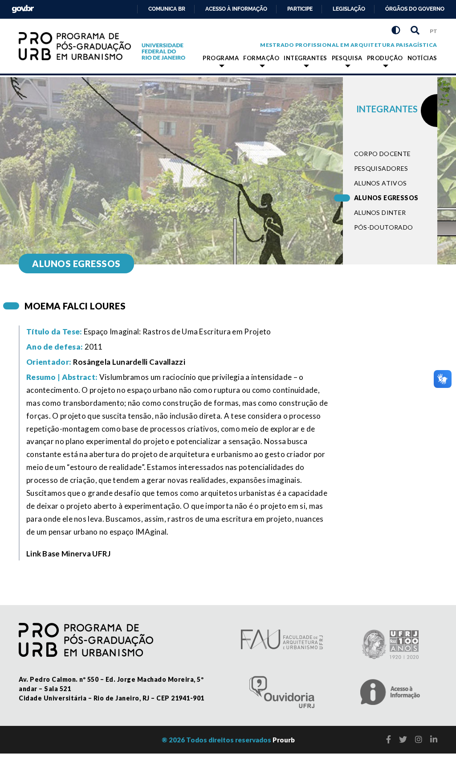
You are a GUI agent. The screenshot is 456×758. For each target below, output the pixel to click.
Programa (221, 58)
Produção (385, 58)
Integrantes (305, 58)
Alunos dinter (380, 212)
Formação (261, 58)
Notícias (422, 58)
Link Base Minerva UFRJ (68, 553)
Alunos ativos (380, 183)
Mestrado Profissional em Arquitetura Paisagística (348, 44)
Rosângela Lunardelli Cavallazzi (129, 362)
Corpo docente (382, 153)
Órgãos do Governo (414, 9)
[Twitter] (403, 739)
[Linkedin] (433, 739)
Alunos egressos (386, 198)
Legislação (349, 9)
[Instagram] (418, 739)
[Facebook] (388, 739)
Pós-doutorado (383, 227)
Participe (300, 9)
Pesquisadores (381, 168)
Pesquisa (347, 58)
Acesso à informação (236, 9)
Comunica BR (166, 9)
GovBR (21, 6)
